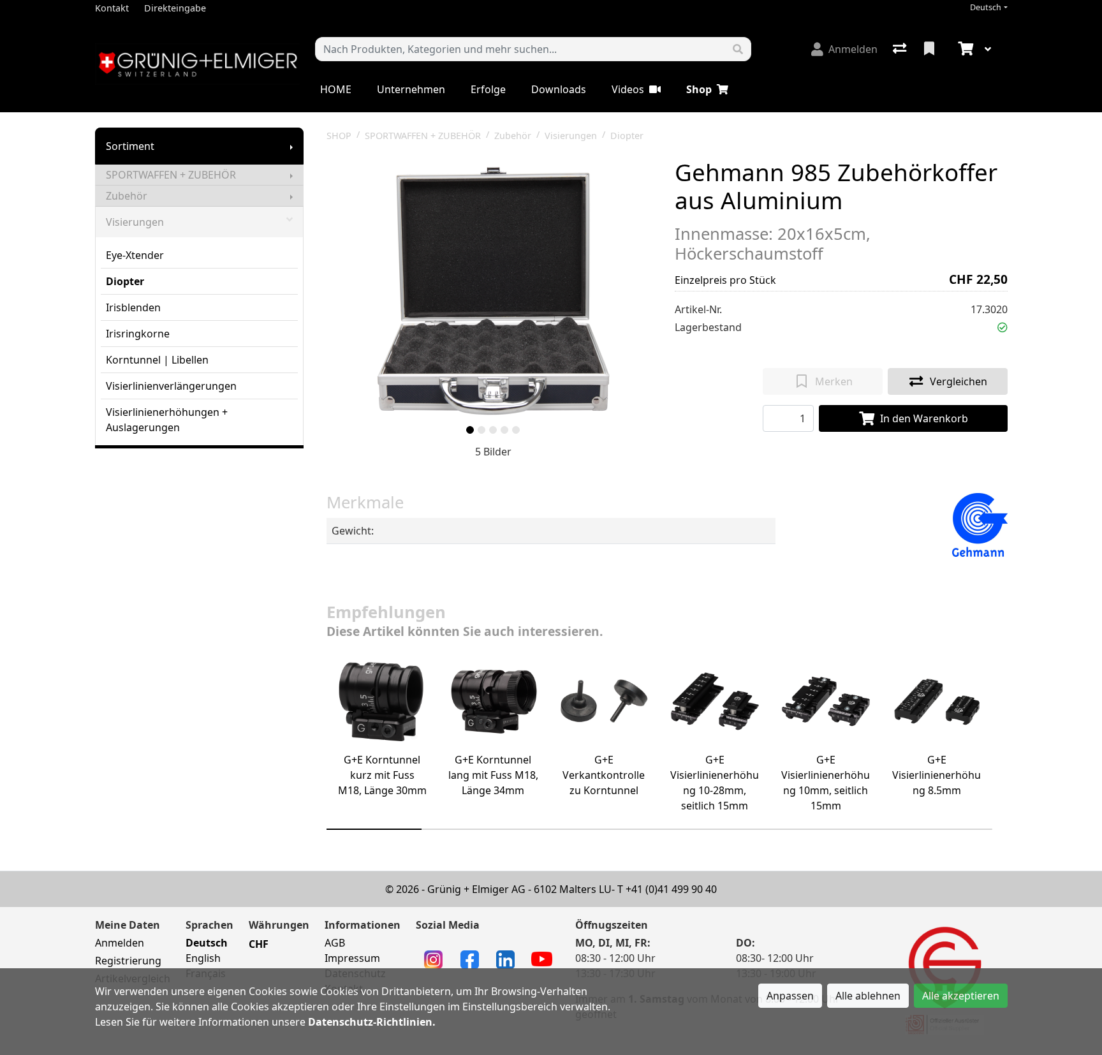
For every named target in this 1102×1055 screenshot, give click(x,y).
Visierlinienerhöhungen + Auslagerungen (167, 419)
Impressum (352, 958)
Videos (628, 89)
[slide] (470, 430)
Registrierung (128, 961)
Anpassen (790, 996)
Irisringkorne (138, 334)
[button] (1002, 327)
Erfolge (488, 89)
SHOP (339, 135)
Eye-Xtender (135, 255)
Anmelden (119, 943)
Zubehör (126, 196)
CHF (258, 944)
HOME (335, 89)
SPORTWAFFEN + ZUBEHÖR (171, 175)
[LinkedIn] (505, 959)
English (203, 958)
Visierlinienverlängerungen (171, 386)
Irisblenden (133, 307)
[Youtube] (541, 958)
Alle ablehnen (867, 996)
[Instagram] (433, 959)
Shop (699, 89)
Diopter (125, 281)
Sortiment (130, 146)
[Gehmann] (980, 524)
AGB (335, 943)
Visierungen (135, 222)
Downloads (558, 89)
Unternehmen (411, 89)
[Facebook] (469, 959)
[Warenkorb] (964, 49)
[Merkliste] (930, 49)
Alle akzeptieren (960, 996)
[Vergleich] (900, 49)
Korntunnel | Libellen (157, 360)
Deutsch (985, 7)
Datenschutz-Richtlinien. (372, 1022)
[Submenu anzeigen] (291, 146)
